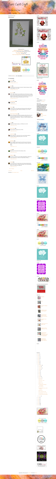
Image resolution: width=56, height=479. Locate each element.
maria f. (11, 80)
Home (10, 13)
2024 (38, 356)
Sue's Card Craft (18, 4)
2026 (38, 354)
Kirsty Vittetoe (12, 128)
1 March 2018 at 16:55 (13, 110)
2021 (38, 359)
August (40, 369)
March (40, 376)
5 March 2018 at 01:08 (13, 152)
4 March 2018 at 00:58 (13, 137)
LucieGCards (12, 134)
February (40, 377)
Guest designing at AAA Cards (42, 392)
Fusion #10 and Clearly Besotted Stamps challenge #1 (44, 339)
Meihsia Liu (12, 155)
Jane (11, 85)
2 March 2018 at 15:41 (13, 119)
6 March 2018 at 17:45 (13, 166)
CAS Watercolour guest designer (43, 394)
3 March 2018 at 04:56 (13, 130)
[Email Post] (16, 75)
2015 (38, 400)
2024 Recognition (30, 13)
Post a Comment (11, 168)
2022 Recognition (22, 13)
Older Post (32, 170)
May (39, 373)
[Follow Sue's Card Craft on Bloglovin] (40, 119)
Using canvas (40, 381)
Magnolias (42, 296)
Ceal (11, 122)
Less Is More (18, 53)
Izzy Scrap (11, 92)
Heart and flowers (40, 386)
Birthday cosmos (40, 383)
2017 (38, 397)
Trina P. (11, 107)
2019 (38, 362)
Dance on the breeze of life (42, 391)
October (40, 366)
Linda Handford (12, 101)
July (39, 370)
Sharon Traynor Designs (14, 113)
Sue (42, 113)
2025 (38, 355)
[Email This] (18, 75)
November (40, 365)
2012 (38, 404)
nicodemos (29, 472)
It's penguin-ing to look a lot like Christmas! (42, 388)
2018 (38, 363)
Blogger (36, 472)
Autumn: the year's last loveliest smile (44, 324)
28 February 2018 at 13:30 (14, 89)
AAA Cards (14, 51)
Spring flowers (40, 390)
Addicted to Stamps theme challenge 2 (44, 310)
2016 (38, 399)
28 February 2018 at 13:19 (14, 82)
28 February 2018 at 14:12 (14, 98)
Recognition (15, 13)
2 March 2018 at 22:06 (13, 125)
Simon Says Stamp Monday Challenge (18, 54)
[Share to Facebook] (20, 75)
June (39, 372)
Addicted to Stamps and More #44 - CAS (44, 328)
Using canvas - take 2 (41, 380)
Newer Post (10, 170)
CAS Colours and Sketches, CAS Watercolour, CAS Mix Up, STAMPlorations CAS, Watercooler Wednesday (43, 334)
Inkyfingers (12, 140)
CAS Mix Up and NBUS (43, 319)
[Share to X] (19, 75)
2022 (38, 358)
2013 (38, 403)
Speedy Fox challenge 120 (44, 306)
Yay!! (42, 301)
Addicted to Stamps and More (19, 50)
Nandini (11, 161)
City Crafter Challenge (19, 52)
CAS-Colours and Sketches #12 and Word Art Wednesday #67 (44, 316)
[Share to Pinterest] (21, 75)
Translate (43, 101)
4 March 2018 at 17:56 (13, 146)
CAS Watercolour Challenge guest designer (42, 385)
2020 (38, 361)
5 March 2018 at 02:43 (13, 158)
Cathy (11, 149)
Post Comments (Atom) (15, 172)
